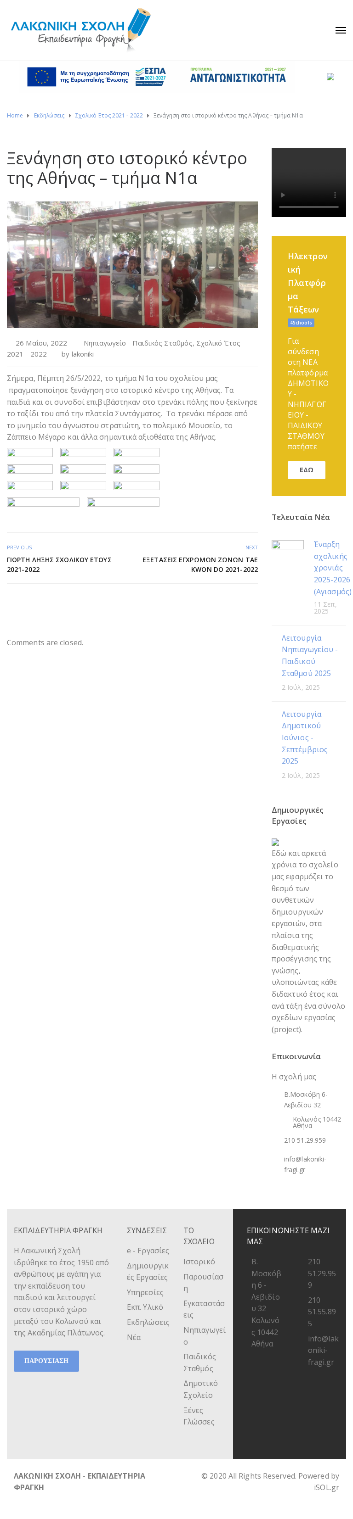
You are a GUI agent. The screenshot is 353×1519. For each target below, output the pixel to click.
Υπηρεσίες (145, 1292)
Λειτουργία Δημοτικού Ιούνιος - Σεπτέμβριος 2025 (305, 737)
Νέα (134, 1337)
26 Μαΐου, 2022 (41, 342)
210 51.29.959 (322, 1273)
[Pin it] (242, 603)
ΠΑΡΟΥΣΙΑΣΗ (46, 1360)
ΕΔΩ (306, 469)
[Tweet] (231, 603)
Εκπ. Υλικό (145, 1307)
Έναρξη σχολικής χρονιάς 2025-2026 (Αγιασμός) (333, 567)
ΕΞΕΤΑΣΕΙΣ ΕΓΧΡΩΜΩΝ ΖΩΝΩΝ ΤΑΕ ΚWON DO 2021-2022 (200, 564)
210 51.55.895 (322, 1312)
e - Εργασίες (148, 1250)
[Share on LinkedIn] (252, 603)
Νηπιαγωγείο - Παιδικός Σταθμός (138, 342)
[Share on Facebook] (221, 603)
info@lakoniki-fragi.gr (323, 1350)
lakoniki (83, 353)
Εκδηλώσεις (148, 1322)
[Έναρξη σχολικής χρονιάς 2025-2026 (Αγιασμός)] (288, 555)
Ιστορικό (199, 1262)
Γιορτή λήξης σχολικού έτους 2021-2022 (59, 564)
